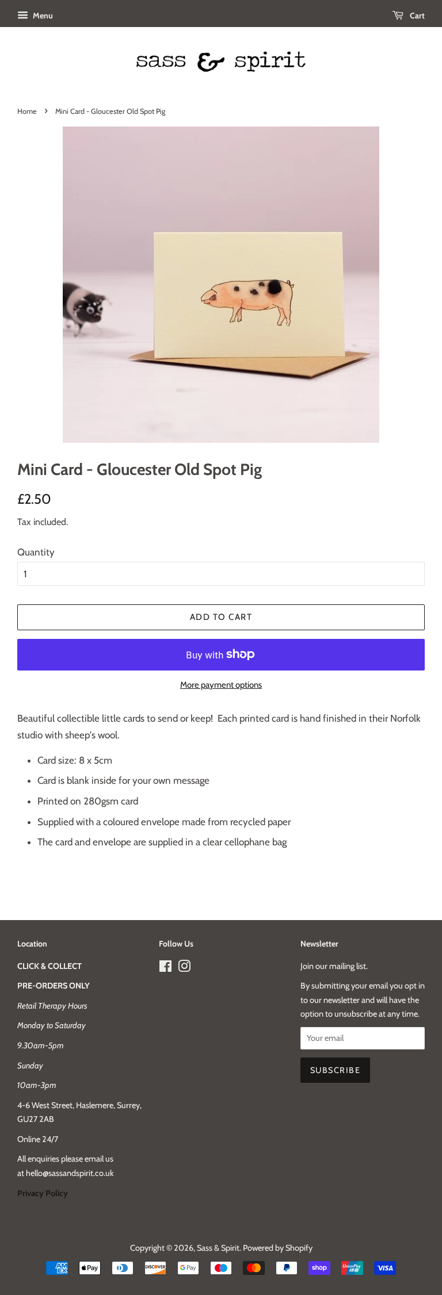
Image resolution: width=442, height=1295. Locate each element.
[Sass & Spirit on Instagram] (184, 968)
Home (27, 111)
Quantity (36, 552)
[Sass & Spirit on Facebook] (165, 968)
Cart (416, 15)
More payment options (221, 685)
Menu (42, 15)
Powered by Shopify (278, 1248)
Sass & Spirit (218, 1248)
